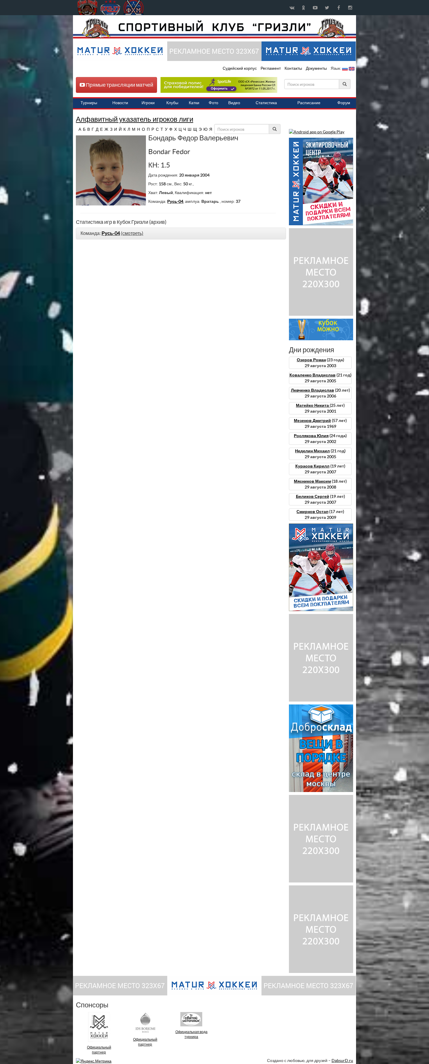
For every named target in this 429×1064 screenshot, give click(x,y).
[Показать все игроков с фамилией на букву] (77, 129)
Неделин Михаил (312, 451)
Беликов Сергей (312, 496)
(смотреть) (132, 233)
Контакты (293, 68)
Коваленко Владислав (313, 375)
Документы (317, 68)
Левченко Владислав (312, 390)
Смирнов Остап (312, 511)
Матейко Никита (313, 405)
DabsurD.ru (342, 1060)
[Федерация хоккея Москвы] (133, 7)
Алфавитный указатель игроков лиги (134, 119)
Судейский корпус (240, 68)
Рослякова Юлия (311, 435)
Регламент (271, 68)
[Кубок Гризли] (214, 28)
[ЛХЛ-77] (219, 84)
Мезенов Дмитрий (312, 420)
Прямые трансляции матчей (119, 85)
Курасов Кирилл (312, 466)
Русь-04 (175, 201)
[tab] (181, 233)
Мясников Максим (312, 481)
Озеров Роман (311, 359)
